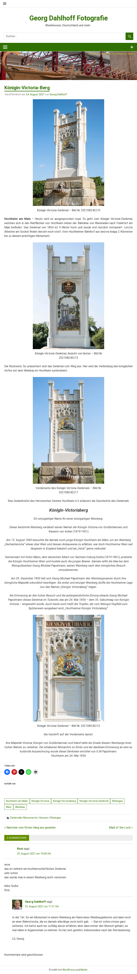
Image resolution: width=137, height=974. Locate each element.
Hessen (43, 817)
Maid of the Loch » (121, 827)
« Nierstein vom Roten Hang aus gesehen (30, 827)
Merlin (83, 969)
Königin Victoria (40, 801)
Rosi (20, 848)
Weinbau (20, 807)
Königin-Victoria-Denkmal (94, 801)
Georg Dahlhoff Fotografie (68, 18)
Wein (8, 807)
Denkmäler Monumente (23, 817)
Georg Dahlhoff (58, 94)
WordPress (68, 969)
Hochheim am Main (17, 801)
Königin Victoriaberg (64, 801)
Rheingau (117, 801)
